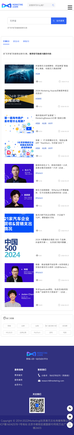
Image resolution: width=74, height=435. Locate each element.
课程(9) (26, 41)
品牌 (23, 326)
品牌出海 (23, 332)
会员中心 (18, 384)
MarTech (37, 332)
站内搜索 (60, 20)
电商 (64, 332)
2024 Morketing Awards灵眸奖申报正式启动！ (52, 92)
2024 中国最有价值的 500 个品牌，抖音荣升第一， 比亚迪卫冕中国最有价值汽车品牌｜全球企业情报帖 (52, 241)
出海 (37, 326)
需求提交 (18, 375)
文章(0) (6, 41)
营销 (9, 326)
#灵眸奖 (38, 99)
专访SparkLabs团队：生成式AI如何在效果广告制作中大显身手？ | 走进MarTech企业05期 (52, 290)
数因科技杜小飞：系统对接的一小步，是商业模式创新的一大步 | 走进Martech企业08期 (52, 166)
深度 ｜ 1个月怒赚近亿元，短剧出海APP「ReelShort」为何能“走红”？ (51, 141)
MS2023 (9, 332)
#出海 (44, 123)
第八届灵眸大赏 (51, 326)
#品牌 (38, 74)
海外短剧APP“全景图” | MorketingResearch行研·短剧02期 (51, 116)
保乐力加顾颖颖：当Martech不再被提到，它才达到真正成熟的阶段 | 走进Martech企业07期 (52, 191)
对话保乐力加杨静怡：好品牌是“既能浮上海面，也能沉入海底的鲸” (52, 67)
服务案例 (18, 380)
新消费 (65, 326)
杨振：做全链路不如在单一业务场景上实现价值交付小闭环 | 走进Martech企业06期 (52, 266)
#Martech (39, 173)
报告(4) (16, 41)
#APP (50, 123)
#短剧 (38, 123)
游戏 (51, 332)
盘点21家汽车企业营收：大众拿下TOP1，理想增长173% (50, 216)
